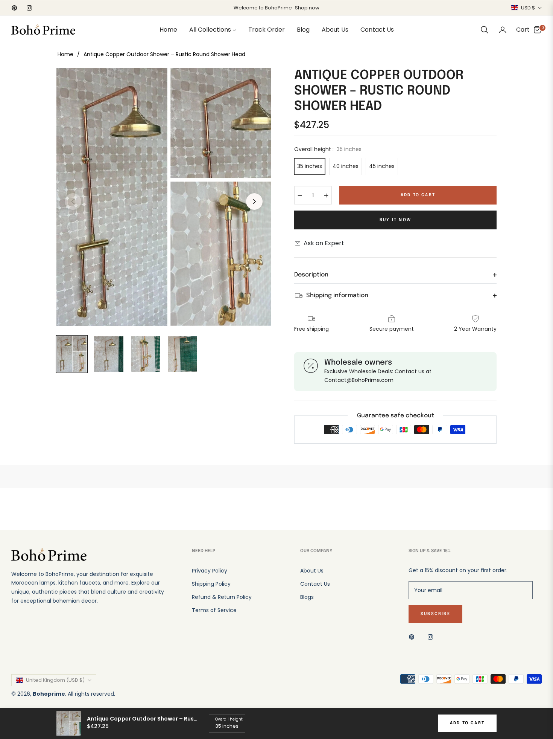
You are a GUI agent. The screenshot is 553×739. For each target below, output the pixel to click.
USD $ (528, 8)
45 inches (382, 166)
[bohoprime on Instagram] (432, 636)
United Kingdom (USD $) (55, 680)
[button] (485, 30)
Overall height (229, 719)
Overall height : (328, 149)
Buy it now (395, 220)
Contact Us (315, 584)
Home (65, 54)
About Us (312, 570)
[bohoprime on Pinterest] (413, 636)
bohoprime (49, 694)
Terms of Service (214, 610)
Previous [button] (73, 201)
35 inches (309, 166)
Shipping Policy (211, 584)
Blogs (307, 597)
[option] (163, 197)
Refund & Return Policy (222, 597)
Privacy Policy (209, 570)
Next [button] (254, 201)
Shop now (307, 7)
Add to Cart (467, 723)
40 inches (346, 166)
